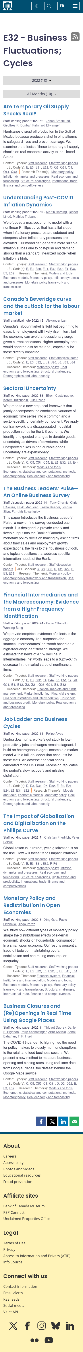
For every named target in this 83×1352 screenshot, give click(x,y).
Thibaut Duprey (55, 1027)
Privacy (9, 1249)
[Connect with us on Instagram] (42, 1328)
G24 (49, 684)
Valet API (10, 1311)
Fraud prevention (17, 1181)
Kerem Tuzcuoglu (15, 400)
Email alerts (13, 1292)
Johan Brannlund (58, 120)
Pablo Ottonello (57, 623)
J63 (65, 362)
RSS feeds (11, 1299)
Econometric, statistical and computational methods (39, 471)
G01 (6, 684)
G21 (34, 684)
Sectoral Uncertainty (29, 388)
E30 (38, 268)
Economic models (15, 277)
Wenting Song (13, 627)
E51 (64, 680)
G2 (27, 684)
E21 (68, 785)
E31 (38, 167)
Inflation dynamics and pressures (26, 176)
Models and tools (61, 273)
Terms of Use (14, 1243)
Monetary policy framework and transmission (34, 578)
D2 (60, 569)
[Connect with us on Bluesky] (56, 1328)
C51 (39, 462)
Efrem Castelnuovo (59, 395)
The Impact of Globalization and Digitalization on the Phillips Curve (38, 823)
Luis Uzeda (37, 400)
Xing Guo (50, 919)
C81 (52, 1083)
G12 (20, 684)
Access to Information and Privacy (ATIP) (36, 1255)
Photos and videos (18, 1169)
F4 (61, 971)
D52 (52, 785)
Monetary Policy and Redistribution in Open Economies (31, 905)
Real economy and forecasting (35, 369)
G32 (63, 684)
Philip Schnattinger (33, 1032)
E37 (60, 268)
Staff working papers (63, 163)
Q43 (14, 171)
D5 (45, 785)
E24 (6, 790)
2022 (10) (39, 80)
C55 (46, 462)
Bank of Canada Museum (24, 1206)
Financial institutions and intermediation (31, 698)
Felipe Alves (54, 733)
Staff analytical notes (63, 357)
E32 (45, 167)
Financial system (63, 693)
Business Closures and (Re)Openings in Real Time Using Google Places (37, 1013)
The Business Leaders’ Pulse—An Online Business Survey (41, 492)
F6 (55, 863)
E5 (5, 273)
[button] (41, 1121)
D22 (66, 569)
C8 (43, 569)
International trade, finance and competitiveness (40, 183)
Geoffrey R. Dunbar (17, 125)
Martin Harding (56, 212)
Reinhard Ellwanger (46, 125)
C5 (32, 462)
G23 (41, 684)
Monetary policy (62, 171)
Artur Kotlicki (57, 1032)
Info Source (12, 1262)
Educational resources (22, 1175)
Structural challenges (35, 181)
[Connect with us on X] (14, 1328)
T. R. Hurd (25, 1036)
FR (62, 5)
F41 (67, 971)
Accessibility (13, 1162)
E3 (32, 167)
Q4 (70, 167)
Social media (13, 1305)
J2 (47, 362)
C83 (49, 569)
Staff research (37, 163)
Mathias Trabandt (25, 216)
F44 (74, 971)
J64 (72, 362)
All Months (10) (39, 93)
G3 (56, 684)
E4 (66, 268)
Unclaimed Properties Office (26, 1218)
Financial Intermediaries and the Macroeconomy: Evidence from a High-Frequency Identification (41, 605)
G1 (13, 684)
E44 (73, 268)
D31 (39, 785)
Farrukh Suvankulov (26, 511)
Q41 (6, 171)
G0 (75, 680)
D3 (32, 785)
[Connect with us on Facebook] (28, 1328)
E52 (11, 273)
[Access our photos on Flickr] (35, 1343)
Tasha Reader (50, 507)
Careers (9, 1156)
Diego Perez (26, 924)
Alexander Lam (57, 320)
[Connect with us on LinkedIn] (70, 1328)
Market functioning (37, 693)
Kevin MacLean (28, 507)
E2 (62, 785)
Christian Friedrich (57, 837)
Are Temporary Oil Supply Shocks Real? (36, 110)
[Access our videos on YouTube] (48, 1343)
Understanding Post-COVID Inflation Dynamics (38, 201)
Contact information (20, 1286)
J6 (59, 362)
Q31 (63, 167)
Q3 (56, 167)
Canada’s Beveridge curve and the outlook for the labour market (41, 306)
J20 (53, 362)
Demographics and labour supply (26, 375)
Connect (14, 1212)
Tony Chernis (59, 502)
